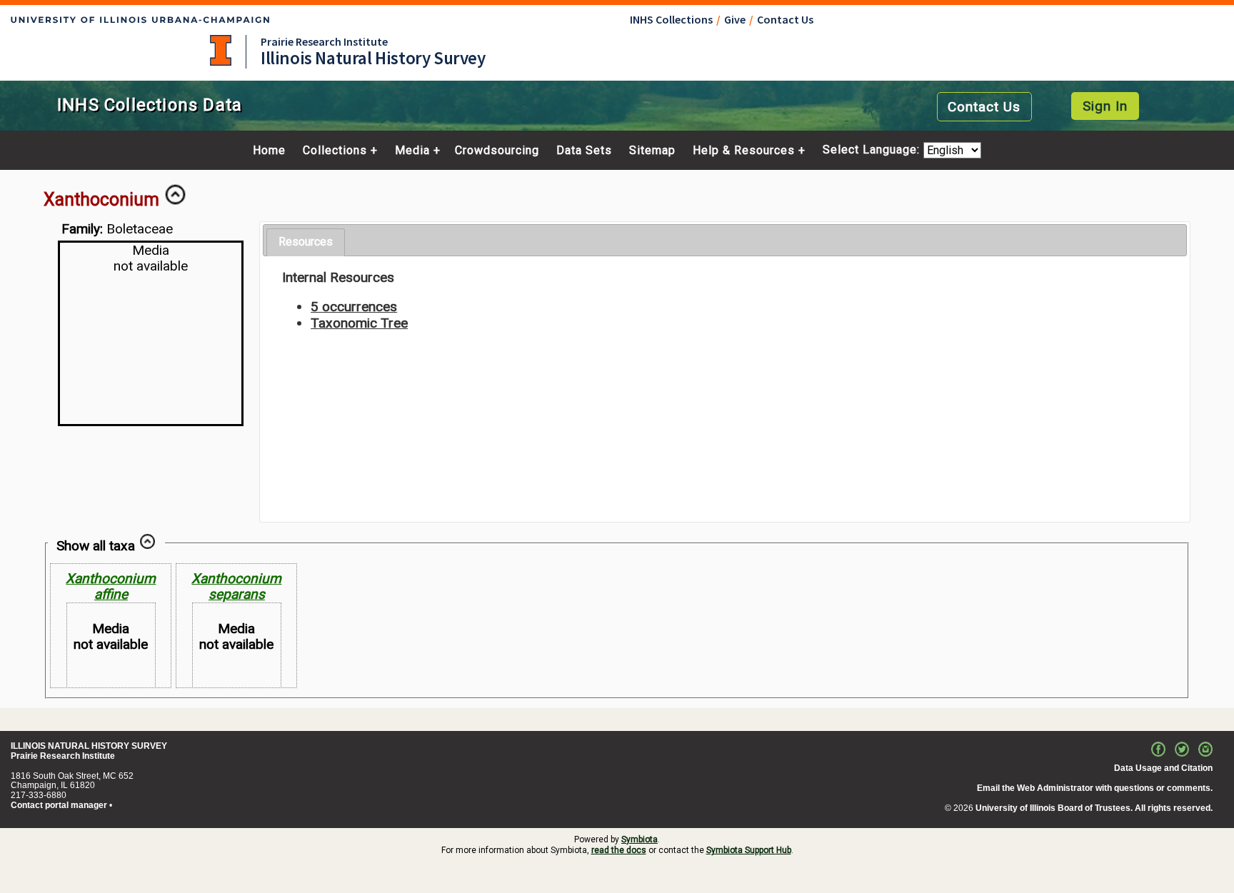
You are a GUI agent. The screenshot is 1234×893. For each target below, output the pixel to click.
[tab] (305, 242)
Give (735, 19)
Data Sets (584, 150)
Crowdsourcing (497, 150)
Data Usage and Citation (1163, 768)
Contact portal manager (59, 805)
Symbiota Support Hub (748, 850)
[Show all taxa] (147, 546)
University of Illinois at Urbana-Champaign (220, 50)
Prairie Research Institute (324, 41)
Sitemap (652, 150)
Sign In (1105, 106)
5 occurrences (354, 306)
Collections (335, 150)
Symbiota (639, 839)
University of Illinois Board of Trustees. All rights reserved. (1094, 808)
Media (412, 150)
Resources (306, 241)
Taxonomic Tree (359, 323)
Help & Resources (744, 150)
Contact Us (785, 19)
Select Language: (873, 150)
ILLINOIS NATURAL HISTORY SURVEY (89, 746)
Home (269, 150)
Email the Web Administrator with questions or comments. (1095, 788)
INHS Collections (671, 19)
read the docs (618, 850)
